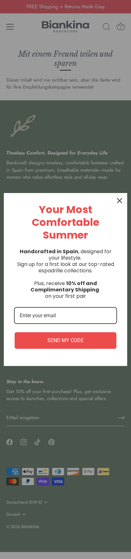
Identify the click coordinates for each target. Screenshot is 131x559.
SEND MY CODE (65, 340)
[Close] (119, 200)
